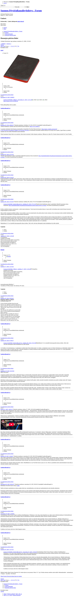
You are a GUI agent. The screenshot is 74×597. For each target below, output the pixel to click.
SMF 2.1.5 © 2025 (7, 595)
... (10, 46)
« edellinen (3, 43)
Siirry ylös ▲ (19, 593)
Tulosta (2, 45)
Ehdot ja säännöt (11, 593)
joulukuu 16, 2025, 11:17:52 (7, 549)
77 (17, 46)
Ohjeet (5, 593)
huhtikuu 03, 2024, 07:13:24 (7, 154)
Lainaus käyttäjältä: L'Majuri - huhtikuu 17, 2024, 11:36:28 (17, 269)
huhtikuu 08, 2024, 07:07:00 (7, 201)
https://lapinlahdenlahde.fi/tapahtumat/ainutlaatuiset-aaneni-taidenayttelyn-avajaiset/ (27, 205)
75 (14, 46)
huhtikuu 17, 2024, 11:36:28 (7, 236)
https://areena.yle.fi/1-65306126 (10, 101)
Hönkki (2, 249)
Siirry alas (3, 46)
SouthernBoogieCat (5, 108)
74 (12, 46)
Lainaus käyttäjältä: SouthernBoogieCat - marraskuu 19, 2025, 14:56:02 (20, 552)
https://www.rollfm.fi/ (35, 126)
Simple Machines (17, 595)
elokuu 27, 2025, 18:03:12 (7, 409)
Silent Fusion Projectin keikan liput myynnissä (11, 576)
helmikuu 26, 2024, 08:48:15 (7, 125)
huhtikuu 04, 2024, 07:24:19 (7, 177)
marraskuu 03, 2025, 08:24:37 (7, 484)
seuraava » (9, 43)
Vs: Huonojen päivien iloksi (7, 94)
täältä (18, 485)
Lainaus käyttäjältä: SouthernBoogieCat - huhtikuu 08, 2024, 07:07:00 (19, 343)
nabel (2, 50)
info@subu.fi (21, 21)
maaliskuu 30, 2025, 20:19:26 (7, 371)
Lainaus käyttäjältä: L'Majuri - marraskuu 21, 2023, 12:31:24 (17, 99)
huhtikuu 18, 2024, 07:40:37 (7, 340)
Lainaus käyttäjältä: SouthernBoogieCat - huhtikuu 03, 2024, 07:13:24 (19, 204)
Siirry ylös (3, 580)
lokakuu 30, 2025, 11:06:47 (7, 456)
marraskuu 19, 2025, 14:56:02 (7, 513)
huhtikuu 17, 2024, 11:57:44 (7, 266)
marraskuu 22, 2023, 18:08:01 (7, 97)
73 (11, 46)
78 (18, 46)
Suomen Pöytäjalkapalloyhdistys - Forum (21, 10)
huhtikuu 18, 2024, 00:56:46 (7, 298)
